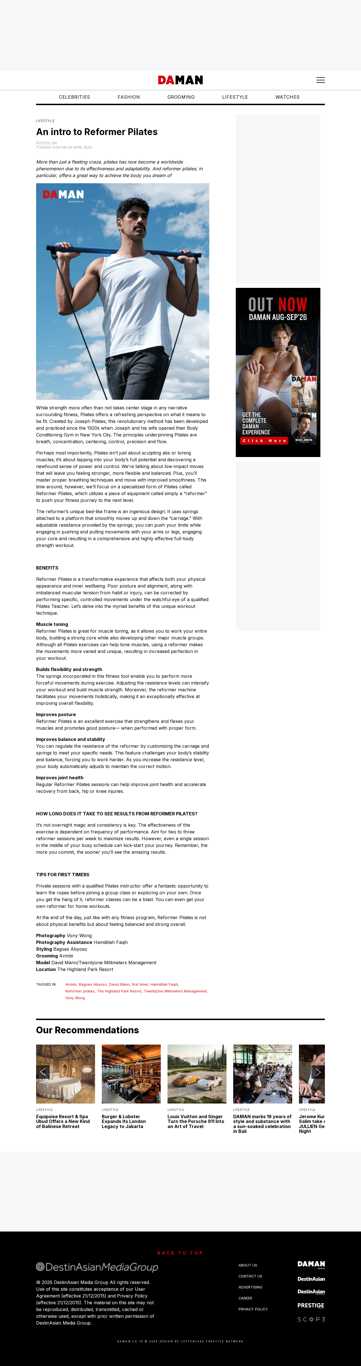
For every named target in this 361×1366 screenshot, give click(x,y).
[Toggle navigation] (320, 80)
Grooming (181, 97)
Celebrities (74, 97)
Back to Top (180, 1253)
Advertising (250, 1287)
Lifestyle (235, 97)
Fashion (129, 97)
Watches (288, 97)
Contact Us (250, 1276)
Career (245, 1298)
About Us (248, 1265)
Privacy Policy (253, 1309)
